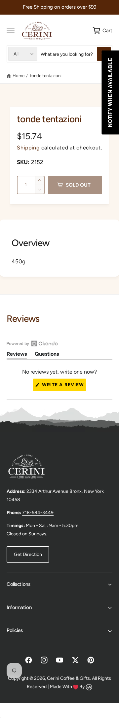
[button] (10, 30)
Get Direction (28, 554)
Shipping (28, 147)
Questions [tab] (47, 355)
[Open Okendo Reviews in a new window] (32, 343)
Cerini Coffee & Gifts (68, 678)
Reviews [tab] (17, 355)
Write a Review (63, 386)
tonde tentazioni (45, 75)
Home (18, 75)
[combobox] (75, 53)
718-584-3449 (38, 512)
